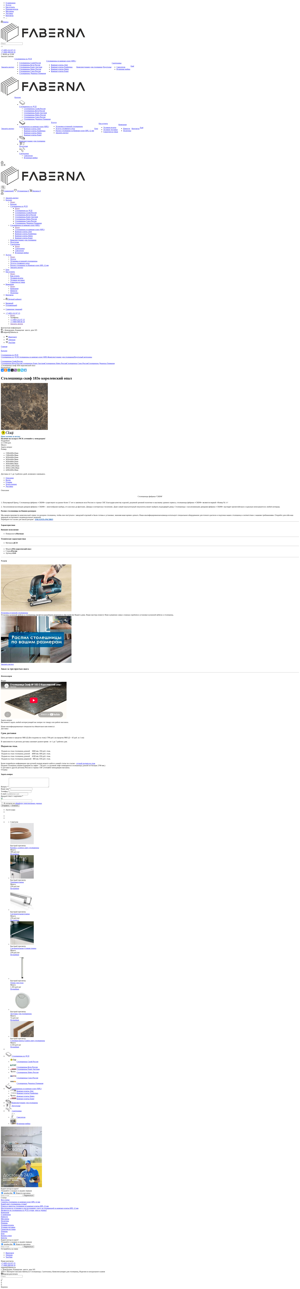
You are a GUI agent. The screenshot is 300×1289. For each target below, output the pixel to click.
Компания (14, 289)
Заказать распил (7, 664)
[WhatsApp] (18, 370)
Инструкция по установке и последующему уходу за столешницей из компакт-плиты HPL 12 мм (39, 1208)
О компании (6, 1215)
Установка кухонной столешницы (14, 613)
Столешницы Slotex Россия (56, 363)
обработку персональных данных (28, 803)
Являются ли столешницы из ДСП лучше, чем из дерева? (24, 1210)
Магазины (5, 1219)
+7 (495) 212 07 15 (8, 50)
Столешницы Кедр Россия (11, 363)
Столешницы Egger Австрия (33, 363)
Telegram (11, 340)
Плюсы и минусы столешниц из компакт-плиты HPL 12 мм (25, 1206)
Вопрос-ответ (6, 1236)
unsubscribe (8, 1193)
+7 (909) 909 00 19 (8, 52)
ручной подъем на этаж (85, 763)
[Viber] (15, 370)
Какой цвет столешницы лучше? (14, 1204)
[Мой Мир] (9, 370)
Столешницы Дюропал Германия (101, 363)
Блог (3, 1234)
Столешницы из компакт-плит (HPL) (30, 230)
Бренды (4, 1238)
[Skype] (22, 370)
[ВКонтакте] (2, 370)
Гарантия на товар (8, 1229)
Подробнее (14, 854)
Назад (12, 202)
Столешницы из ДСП (23, 211)
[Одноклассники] (5, 370)
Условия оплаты (7, 1225)
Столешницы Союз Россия (77, 363)
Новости (4, 1217)
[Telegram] (25, 370)
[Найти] (2, 46)
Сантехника (20, 248)
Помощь (4, 1223)
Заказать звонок (16, 324)
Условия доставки (8, 1227)
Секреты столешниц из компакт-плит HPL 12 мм (20, 1202)
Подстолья (78, 357)
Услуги (13, 259)
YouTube (11, 343)
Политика (5, 1221)
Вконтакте (12, 337)
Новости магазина (22, 1193)
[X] (12, 370)
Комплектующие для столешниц (61, 357)
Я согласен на (23, 803)
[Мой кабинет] (2, 163)
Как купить (14, 276)
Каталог (13, 204)
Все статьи (5, 1200)
